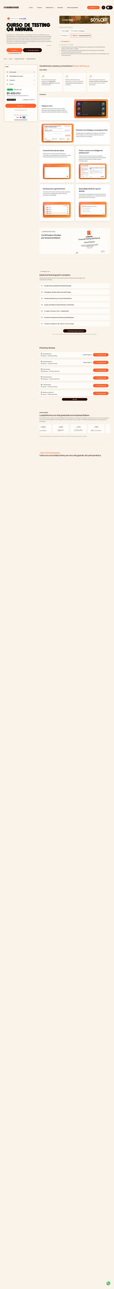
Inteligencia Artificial (19, 58)
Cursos (10, 58)
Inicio (5, 58)
